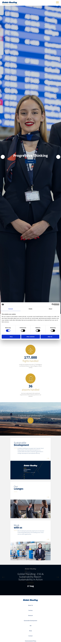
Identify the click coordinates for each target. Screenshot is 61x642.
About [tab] (50, 308)
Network (30, 615)
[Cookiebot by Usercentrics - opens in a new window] (52, 304)
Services (30, 610)
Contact (30, 636)
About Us (30, 605)
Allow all (50, 336)
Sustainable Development (30, 620)
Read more (30, 161)
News (30, 630)
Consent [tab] (10, 308)
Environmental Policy (30, 641)
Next (58, 157)
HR (30, 625)
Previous (3, 157)
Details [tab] (30, 308)
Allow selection (31, 336)
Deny (11, 336)
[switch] (23, 330)
